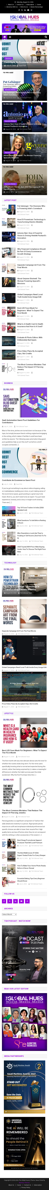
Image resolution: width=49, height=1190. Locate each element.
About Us (11, 4)
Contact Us (20, 4)
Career (39, 4)
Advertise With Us (12, 7)
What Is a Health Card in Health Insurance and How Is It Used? (30, 325)
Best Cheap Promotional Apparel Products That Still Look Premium (29, 841)
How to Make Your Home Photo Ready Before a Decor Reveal (31, 867)
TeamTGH (19, 484)
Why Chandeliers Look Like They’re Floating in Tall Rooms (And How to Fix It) (31, 535)
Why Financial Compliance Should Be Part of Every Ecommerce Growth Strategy (31, 251)
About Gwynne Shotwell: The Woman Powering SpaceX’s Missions (22, 156)
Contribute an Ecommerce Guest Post (18, 480)
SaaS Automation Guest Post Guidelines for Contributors (21, 421)
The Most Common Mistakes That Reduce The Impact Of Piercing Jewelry (31, 367)
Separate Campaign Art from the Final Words (31, 266)
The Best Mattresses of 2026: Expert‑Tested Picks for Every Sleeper (31, 854)
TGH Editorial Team (25, 98)
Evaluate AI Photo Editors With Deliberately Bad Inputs (29, 338)
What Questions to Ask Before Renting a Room (31, 522)
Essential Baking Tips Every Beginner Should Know (31, 880)
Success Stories (10, 89)
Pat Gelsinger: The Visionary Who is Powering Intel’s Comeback (22, 94)
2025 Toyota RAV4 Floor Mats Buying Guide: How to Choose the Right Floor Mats (31, 549)
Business (29, 55)
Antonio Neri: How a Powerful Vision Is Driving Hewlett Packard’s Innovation (22, 125)
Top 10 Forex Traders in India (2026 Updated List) (30, 509)
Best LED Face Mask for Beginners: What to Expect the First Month (30, 310)
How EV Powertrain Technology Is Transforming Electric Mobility (31, 220)
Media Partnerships (37, 7)
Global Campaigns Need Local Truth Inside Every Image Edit (30, 295)
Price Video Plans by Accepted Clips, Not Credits (30, 352)
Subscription (30, 4)
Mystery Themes (24, 1182)
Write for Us (24, 7)
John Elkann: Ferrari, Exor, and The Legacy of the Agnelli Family (24, 188)
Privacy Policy (25, 1187)
